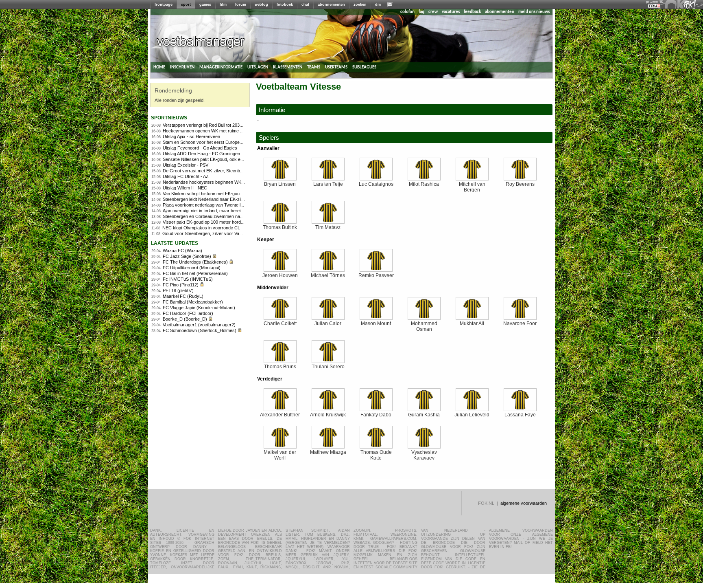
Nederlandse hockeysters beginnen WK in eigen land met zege (224, 182)
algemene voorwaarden (523, 503)
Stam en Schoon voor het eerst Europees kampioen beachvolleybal (229, 142)
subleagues (364, 67)
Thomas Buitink (280, 227)
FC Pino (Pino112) (181, 284)
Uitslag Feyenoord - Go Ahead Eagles (200, 147)
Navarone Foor (520, 323)
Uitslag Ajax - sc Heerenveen (191, 136)
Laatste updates (174, 242)
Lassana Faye (520, 415)
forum (240, 4)
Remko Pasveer (376, 275)
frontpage (163, 4)
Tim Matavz (328, 227)
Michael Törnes (328, 275)
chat (305, 4)
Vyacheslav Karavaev (424, 455)
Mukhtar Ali (472, 323)
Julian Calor (327, 323)
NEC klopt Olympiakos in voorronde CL (201, 227)
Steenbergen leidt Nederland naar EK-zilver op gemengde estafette (228, 199)
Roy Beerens (520, 184)
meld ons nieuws (534, 12)
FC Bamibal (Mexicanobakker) (193, 301)
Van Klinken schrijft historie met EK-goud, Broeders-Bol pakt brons (228, 193)
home (159, 67)
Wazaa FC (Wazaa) (182, 250)
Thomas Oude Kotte (376, 455)
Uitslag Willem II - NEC (185, 187)
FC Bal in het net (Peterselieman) (195, 273)
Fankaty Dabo (375, 415)
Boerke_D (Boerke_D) (185, 319)
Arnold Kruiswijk (328, 415)
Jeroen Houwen (280, 275)
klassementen (287, 67)
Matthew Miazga (328, 452)
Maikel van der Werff (280, 455)
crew (433, 12)
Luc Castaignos (376, 184)
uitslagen (257, 67)
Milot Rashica (424, 184)
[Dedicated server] (654, 6)
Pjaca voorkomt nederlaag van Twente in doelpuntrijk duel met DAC (229, 204)
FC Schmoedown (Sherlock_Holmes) (199, 330)
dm (378, 4)
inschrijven (182, 67)
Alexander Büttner (280, 415)
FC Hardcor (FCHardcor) (188, 313)
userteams (336, 67)
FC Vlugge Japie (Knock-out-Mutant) (199, 307)
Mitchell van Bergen (472, 187)
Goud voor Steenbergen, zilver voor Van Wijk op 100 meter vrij (223, 233)
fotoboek (285, 4)
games (205, 4)
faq (421, 12)
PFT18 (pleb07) (178, 290)
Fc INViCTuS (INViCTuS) (188, 279)
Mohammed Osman (424, 326)
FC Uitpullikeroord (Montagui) (192, 267)
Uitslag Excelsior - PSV (185, 165)
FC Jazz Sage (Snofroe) (187, 256)
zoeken (360, 4)
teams (313, 67)
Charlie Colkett (280, 323)
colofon (407, 12)
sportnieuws (169, 117)
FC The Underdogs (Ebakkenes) (195, 262)
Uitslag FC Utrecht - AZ (186, 176)
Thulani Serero (328, 367)
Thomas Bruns (280, 367)
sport (186, 4)
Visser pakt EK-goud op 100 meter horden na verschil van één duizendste (235, 222)
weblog (261, 4)
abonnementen (331, 4)
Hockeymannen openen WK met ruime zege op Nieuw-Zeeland (225, 130)
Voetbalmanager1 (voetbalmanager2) (199, 324)
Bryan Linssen (280, 184)
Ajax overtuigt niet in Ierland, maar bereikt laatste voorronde (221, 210)
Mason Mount (376, 323)
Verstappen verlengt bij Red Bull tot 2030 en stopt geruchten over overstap (236, 125)
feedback (472, 12)
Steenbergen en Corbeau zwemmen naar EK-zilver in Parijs (221, 216)
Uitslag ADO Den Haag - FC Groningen (201, 153)
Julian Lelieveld (471, 415)
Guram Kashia (424, 415)
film (223, 4)
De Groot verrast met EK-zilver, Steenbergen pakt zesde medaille (227, 170)
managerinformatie (220, 67)
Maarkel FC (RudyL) (183, 296)
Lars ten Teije (328, 184)
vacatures (451, 12)
